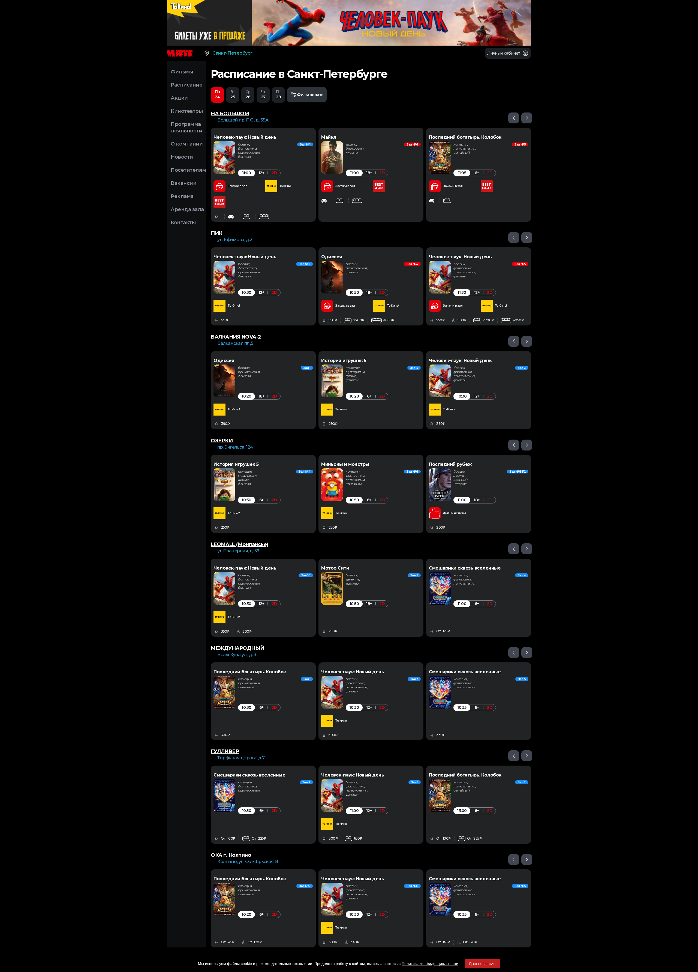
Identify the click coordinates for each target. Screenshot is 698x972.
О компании (187, 144)
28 (278, 94)
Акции (179, 98)
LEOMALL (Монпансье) (239, 544)
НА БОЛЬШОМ (230, 114)
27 (263, 94)
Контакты (183, 223)
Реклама (182, 196)
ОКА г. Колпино (231, 855)
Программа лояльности (186, 127)
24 (217, 94)
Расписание (186, 85)
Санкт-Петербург (232, 53)
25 (232, 94)
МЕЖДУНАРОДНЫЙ (237, 648)
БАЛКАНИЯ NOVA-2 (236, 337)
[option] (263, 175)
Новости (182, 157)
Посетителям (188, 170)
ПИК (216, 233)
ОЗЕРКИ (222, 441)
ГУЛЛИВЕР (225, 751)
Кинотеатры (187, 111)
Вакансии (183, 183)
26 (248, 94)
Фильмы (182, 72)
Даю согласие (482, 963)
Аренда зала (187, 209)
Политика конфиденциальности (430, 963)
